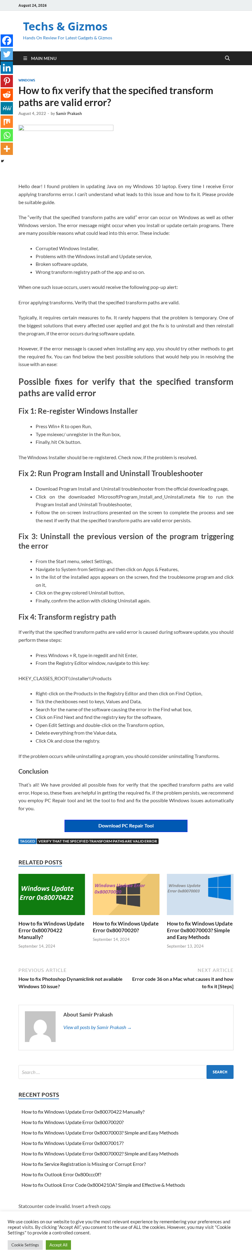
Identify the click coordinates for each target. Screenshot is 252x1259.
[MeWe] (7, 108)
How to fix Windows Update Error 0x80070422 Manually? (51, 930)
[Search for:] (126, 1072)
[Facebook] (7, 40)
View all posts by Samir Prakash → (97, 1027)
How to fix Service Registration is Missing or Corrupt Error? (84, 1164)
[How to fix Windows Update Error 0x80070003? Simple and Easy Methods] (200, 896)
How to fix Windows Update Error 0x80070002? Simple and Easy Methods (100, 1153)
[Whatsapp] (7, 135)
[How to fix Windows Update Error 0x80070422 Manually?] (51, 896)
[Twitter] (7, 54)
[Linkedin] (7, 67)
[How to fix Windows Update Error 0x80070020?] (126, 896)
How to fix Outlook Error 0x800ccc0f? (61, 1174)
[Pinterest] (7, 81)
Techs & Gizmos (65, 26)
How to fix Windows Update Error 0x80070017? (73, 1143)
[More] (7, 149)
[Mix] (7, 122)
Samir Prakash (69, 113)
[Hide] (2, 161)
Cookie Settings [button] (25, 1244)
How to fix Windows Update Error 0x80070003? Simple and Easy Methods (200, 930)
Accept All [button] (58, 1244)
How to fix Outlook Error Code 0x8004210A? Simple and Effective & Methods (103, 1185)
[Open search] (227, 58)
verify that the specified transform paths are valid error (97, 841)
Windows (26, 80)
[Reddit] (7, 95)
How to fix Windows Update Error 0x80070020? (126, 926)
